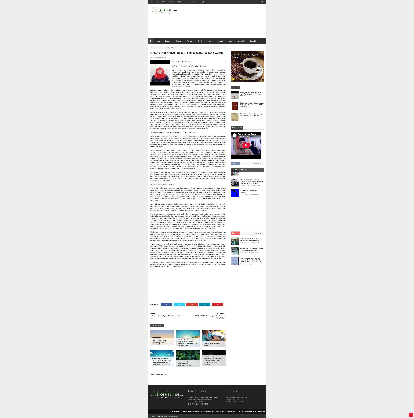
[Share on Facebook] (166, 304)
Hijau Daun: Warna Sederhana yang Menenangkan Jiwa (184, 363)
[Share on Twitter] (179, 304)
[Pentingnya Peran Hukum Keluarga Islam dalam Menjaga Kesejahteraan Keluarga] (235, 186)
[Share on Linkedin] (204, 304)
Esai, (165, 57)
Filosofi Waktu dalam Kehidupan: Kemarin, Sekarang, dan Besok (159, 342)
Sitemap (153, 2)
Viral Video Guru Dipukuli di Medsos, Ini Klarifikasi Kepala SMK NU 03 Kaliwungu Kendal (250, 260)
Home (153, 48)
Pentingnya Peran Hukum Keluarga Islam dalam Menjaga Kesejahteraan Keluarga (252, 181)
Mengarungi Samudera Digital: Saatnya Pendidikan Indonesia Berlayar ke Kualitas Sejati (162, 361)
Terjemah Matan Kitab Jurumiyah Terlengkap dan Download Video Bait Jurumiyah (252, 105)
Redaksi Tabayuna (162, 2)
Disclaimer (172, 2)
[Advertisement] (224, 21)
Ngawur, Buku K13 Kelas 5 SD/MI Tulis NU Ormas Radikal (251, 249)
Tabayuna (163, 416)
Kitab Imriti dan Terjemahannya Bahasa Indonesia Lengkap (251, 115)
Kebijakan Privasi (181, 2)
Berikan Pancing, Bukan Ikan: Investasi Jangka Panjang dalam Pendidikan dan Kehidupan (187, 342)
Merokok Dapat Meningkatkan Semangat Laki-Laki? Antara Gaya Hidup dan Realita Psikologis (213, 360)
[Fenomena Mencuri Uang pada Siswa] (235, 196)
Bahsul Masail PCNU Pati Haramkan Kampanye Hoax (249, 239)
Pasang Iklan (202, 2)
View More (257, 163)
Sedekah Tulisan (192, 2)
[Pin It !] (217, 304)
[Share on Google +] (192, 304)
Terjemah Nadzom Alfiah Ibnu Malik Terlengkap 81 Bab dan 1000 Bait (250, 94)
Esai (158, 48)
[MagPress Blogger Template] (166, 11)
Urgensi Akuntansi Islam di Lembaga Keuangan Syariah (186, 52)
